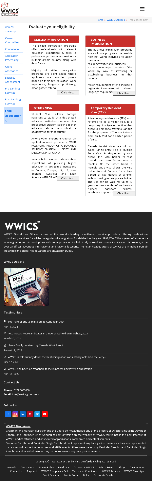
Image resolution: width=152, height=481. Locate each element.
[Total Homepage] (22, 230)
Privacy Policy (46, 467)
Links (86, 475)
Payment (32, 471)
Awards (11, 467)
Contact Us (16, 471)
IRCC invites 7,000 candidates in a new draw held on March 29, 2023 (48, 333)
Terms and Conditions (85, 471)
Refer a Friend (106, 467)
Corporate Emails (103, 475)
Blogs (122, 467)
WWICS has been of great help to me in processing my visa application (50, 369)
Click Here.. (68, 92)
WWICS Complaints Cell (54, 471)
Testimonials (137, 467)
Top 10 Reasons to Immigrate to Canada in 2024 (36, 321)
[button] (142, 8)
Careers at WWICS (84, 467)
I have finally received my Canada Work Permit (36, 345)
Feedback (63, 467)
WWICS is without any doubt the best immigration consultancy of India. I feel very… (57, 357)
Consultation (12, 49)
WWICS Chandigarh (135, 471)
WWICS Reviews (111, 471)
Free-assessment (13, 115)
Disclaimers (27, 467)
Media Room (71, 475)
